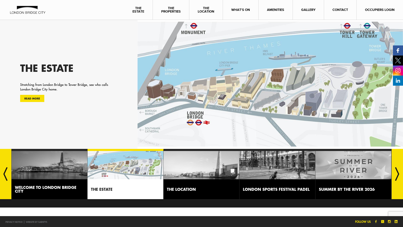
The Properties (171, 9)
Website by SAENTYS (36, 221)
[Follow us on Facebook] (398, 50)
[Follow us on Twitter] (398, 60)
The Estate (138, 9)
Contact (340, 10)
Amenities (275, 10)
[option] (201, 84)
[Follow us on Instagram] (398, 70)
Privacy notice (13, 221)
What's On (240, 10)
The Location (206, 9)
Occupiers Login (380, 10)
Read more (32, 98)
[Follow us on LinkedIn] (398, 80)
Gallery (308, 10)
